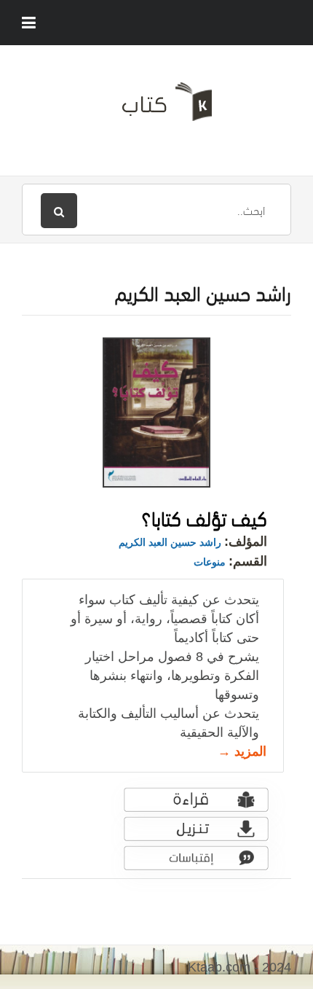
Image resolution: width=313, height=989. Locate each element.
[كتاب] (156, 107)
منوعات (210, 562)
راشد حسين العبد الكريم (170, 542)
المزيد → (242, 751)
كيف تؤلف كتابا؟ (204, 516)
